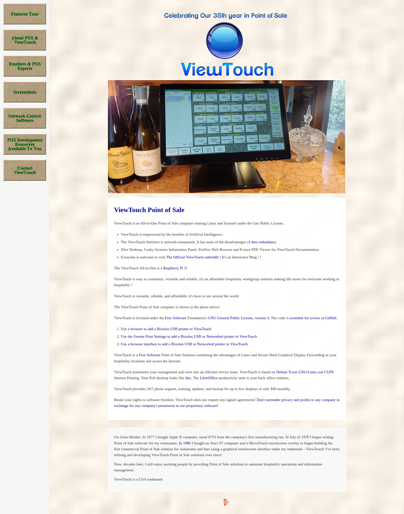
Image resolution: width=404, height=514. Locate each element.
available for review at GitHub (313, 318)
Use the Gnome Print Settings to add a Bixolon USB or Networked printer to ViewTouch (189, 336)
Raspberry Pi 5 (174, 268)
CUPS (329, 372)
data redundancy (263, 242)
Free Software (175, 318)
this (188, 378)
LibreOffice (209, 378)
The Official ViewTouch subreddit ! (193, 257)
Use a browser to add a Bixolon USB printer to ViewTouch (166, 329)
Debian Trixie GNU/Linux (296, 372)
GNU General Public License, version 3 (238, 318)
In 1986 (185, 443)
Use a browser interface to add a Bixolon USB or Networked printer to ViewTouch (184, 344)
